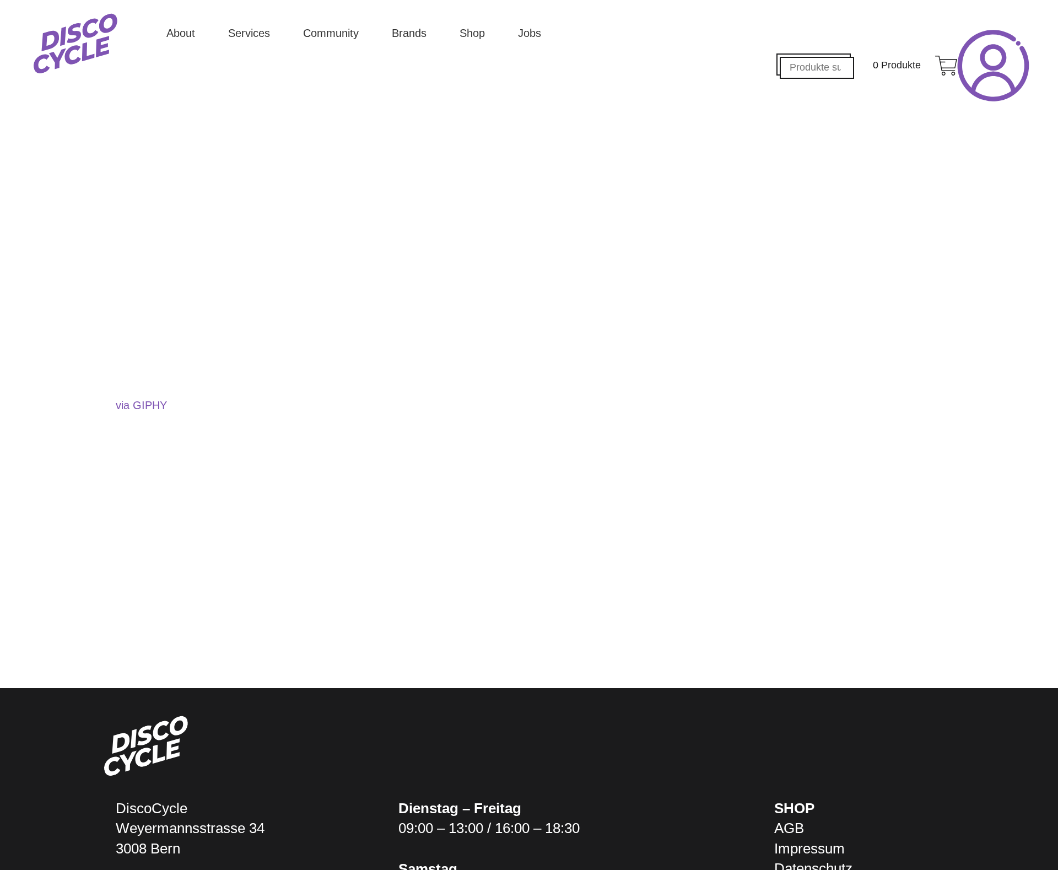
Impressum (809, 848)
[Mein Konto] (993, 65)
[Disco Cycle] (75, 43)
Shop (472, 33)
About (180, 33)
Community (331, 33)
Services (249, 33)
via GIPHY (141, 405)
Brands (409, 33)
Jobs (529, 33)
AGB (789, 828)
